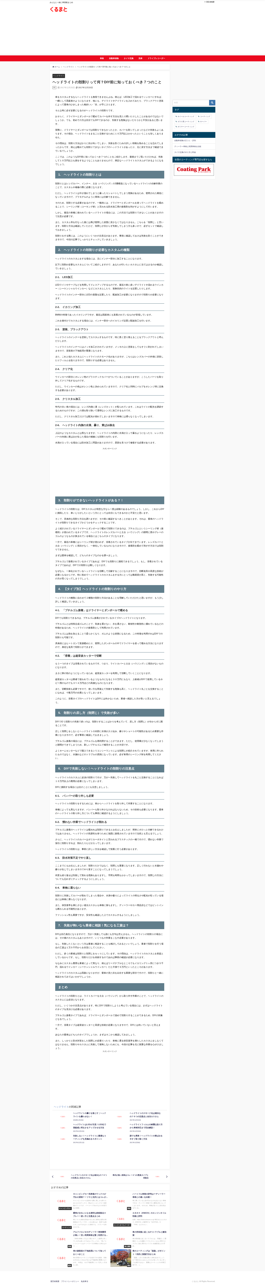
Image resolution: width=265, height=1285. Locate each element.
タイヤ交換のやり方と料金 (185, 152)
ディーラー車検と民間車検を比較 (187, 146)
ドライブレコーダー (156, 58)
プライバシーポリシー (70, 1281)
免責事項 (84, 1281)
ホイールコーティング (186, 116)
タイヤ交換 (128, 58)
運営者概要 (210, 2)
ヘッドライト (58, 76)
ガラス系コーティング (186, 121)
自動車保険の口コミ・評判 (185, 140)
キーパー (203, 121)
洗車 (140, 58)
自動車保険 (114, 58)
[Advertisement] (132, 34)
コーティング (205, 116)
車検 (102, 58)
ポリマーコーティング (186, 126)
